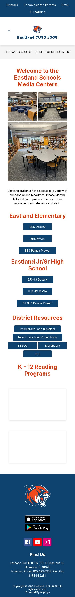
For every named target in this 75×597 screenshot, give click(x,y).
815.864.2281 (37, 575)
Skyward (12, 5)
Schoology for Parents (40, 5)
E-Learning (37, 12)
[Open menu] (9, 31)
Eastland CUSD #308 (18, 51)
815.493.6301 (42, 571)
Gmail (65, 5)
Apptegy (45, 592)
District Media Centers (54, 51)
